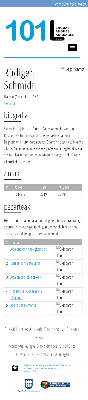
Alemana (9, 103)
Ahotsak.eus (70, 4)
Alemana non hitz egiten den (28, 249)
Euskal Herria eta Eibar (25, 263)
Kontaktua (45, 354)
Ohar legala (62, 354)
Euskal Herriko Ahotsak (23, 328)
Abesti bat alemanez (23, 305)
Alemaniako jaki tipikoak (25, 277)
